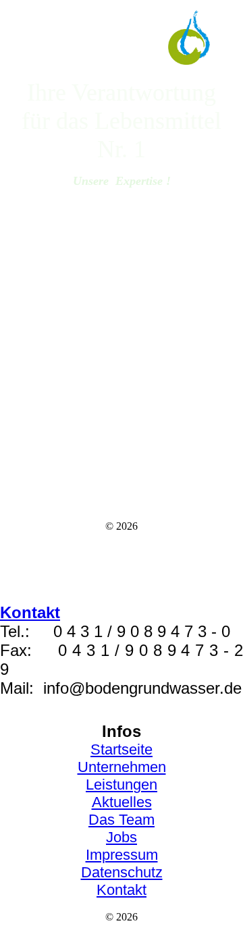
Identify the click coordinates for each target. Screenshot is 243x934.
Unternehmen (122, 767)
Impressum (122, 854)
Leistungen (121, 784)
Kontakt (121, 889)
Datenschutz (122, 872)
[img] (122, 38)
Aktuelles (122, 802)
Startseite (121, 749)
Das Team (121, 819)
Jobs (121, 837)
